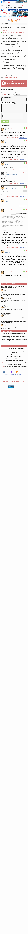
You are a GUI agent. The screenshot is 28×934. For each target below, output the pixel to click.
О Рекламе (5, 381)
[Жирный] (2, 103)
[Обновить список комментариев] (10, 125)
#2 (11, 250)
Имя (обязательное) (6, 97)
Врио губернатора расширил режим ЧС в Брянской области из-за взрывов (14, 337)
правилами (3, 94)
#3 (11, 209)
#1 (11, 271)
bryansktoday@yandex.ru (11, 77)
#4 (11, 199)
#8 (11, 140)
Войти (9, 5)
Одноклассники (17, 372)
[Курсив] (4, 103)
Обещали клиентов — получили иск (15, 348)
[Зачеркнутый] (7, 103)
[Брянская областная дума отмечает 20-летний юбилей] (14, 33)
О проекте (12, 381)
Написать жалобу (21, 381)
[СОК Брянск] (14, 1)
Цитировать (23, 137)
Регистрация (4, 5)
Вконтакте (4, 372)
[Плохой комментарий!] (26, 128)
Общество (4, 31)
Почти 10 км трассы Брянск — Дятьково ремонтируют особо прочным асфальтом (14, 340)
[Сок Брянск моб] (14, 13)
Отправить (5, 121)
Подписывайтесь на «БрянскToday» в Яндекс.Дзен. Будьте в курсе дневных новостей (16, 83)
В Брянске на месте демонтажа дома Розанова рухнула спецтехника (14, 334)
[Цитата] (13, 103)
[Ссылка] (11, 103)
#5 (11, 187)
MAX (11, 372)
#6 (11, 172)
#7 (11, 163)
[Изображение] (9, 103)
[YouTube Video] (15, 103)
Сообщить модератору (12, 137)
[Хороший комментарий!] (24, 128)
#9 (11, 128)
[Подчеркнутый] (6, 103)
